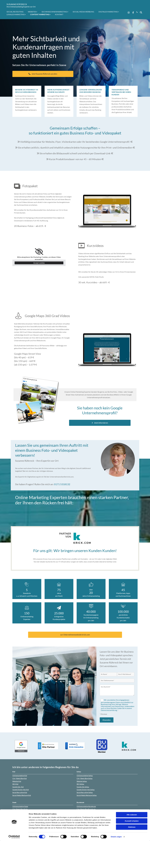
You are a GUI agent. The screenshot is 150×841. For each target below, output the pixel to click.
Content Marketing (39, 14)
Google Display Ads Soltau (86, 790)
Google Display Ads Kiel (20, 790)
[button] (42, 74)
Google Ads (18, 787)
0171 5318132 (62, 484)
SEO (15, 784)
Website (16, 781)
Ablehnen (131, 827)
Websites (32, 12)
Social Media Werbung (83, 12)
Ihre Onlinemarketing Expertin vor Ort (21, 7)
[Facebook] (133, 12)
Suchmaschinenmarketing (54, 12)
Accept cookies (39, 263)
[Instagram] (128, 12)
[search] (141, 12)
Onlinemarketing (19, 776)
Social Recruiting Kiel (19, 792)
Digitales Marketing (108, 12)
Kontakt (59, 14)
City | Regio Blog (19, 778)
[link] (34, 11)
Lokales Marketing (16, 14)
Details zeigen (116, 837)
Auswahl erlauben (132, 821)
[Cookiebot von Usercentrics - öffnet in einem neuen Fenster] (14, 836)
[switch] (63, 836)
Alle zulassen (132, 815)
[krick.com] (75, 538)
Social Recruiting (15, 12)
